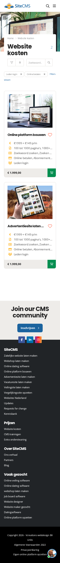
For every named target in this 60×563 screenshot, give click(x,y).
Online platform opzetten (18, 517)
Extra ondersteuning (15, 439)
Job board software (14, 496)
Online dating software (16, 366)
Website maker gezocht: (17, 507)
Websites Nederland (15, 398)
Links (30, 539)
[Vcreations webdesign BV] (17, 6)
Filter (11, 62)
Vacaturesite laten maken (18, 382)
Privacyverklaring (30, 549)
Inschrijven (28, 328)
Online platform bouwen (27, 135)
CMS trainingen (12, 434)
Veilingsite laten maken (17, 387)
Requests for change (15, 408)
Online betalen (34, 74)
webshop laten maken (16, 491)
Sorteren (20, 62)
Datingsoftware (12, 512)
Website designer (13, 501)
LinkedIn (30, 339)
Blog (6, 465)
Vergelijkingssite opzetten (18, 392)
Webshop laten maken (16, 361)
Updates (8, 403)
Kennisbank (10, 413)
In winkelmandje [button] (52, 172)
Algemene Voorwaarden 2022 (30, 544)
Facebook (21, 339)
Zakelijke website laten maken (20, 355)
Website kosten (12, 429)
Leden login (11, 74)
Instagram (38, 339)
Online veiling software (17, 480)
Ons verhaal (10, 454)
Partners (8, 460)
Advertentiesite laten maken (27, 226)
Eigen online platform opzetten (30, 554)
